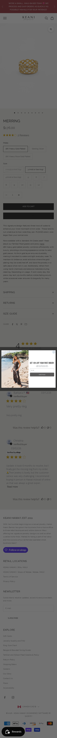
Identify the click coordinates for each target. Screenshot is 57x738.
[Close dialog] (54, 352)
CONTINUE (42, 374)
